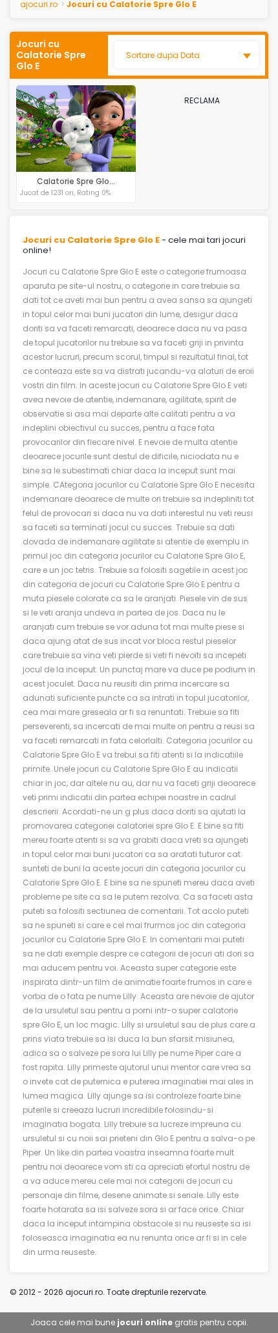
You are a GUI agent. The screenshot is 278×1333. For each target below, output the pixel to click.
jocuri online (145, 1322)
